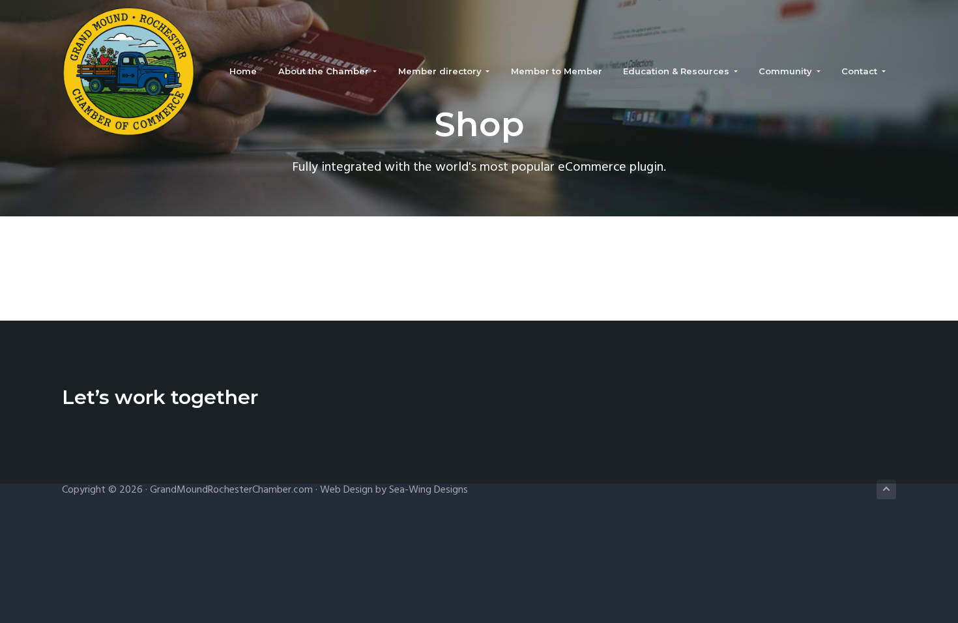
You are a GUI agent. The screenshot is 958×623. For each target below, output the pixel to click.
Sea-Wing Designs (428, 490)
